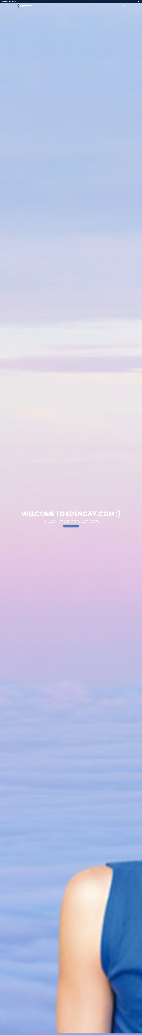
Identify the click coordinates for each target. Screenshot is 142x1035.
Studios (108, 6)
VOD (121, 6)
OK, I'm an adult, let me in (71, 526)
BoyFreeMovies (12, 1)
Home (86, 6)
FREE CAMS (115, 6)
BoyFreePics (5, 1)
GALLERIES (92, 6)
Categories (100, 6)
